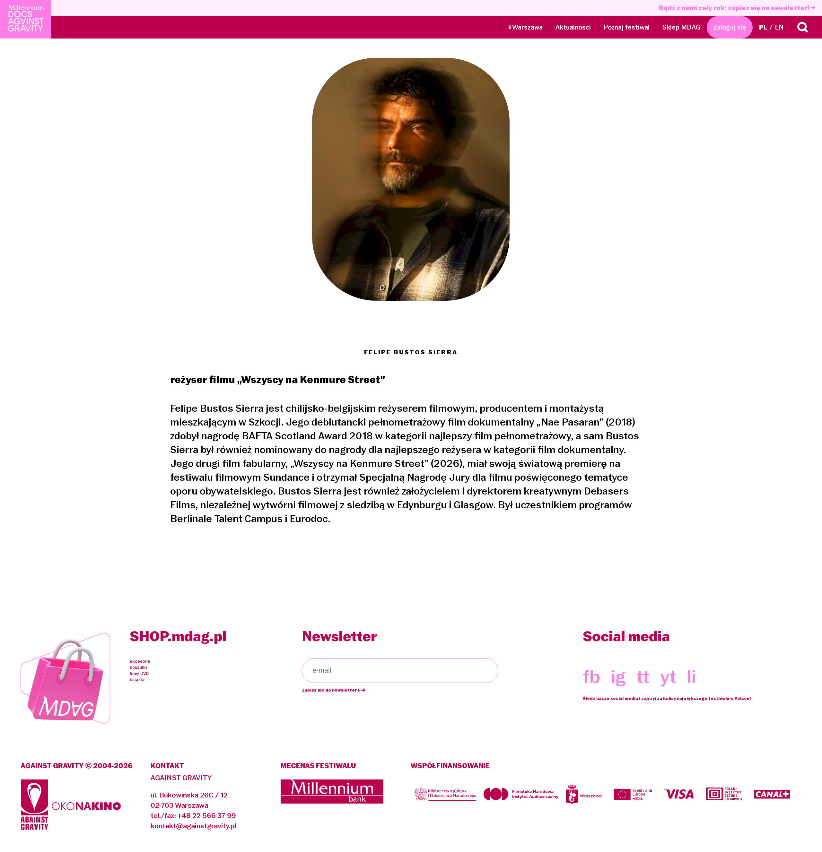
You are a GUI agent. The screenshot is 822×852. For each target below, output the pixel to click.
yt (668, 676)
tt (642, 676)
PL (763, 27)
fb (591, 676)
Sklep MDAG (681, 27)
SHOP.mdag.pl (178, 636)
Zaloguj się (729, 27)
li (691, 676)
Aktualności (573, 27)
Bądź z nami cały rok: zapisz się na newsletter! (734, 8)
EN (779, 27)
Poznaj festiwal (627, 27)
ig (618, 676)
